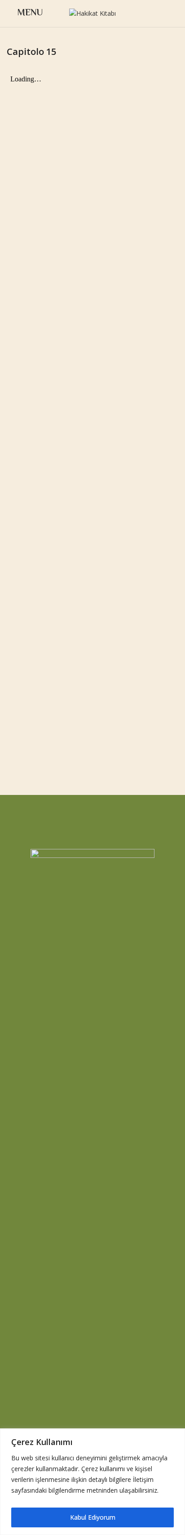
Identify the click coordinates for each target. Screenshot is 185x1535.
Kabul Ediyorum (92, 1517)
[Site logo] (92, 13)
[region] (92, 1481)
